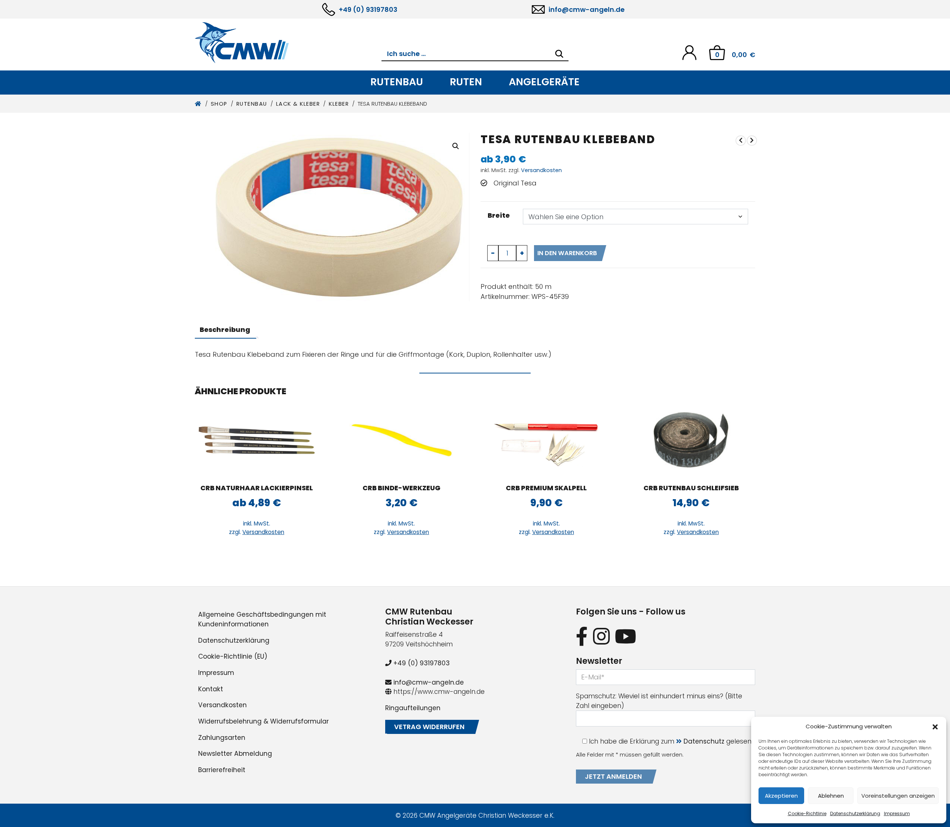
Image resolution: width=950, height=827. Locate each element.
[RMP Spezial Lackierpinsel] (752, 140)
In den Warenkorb (567, 253)
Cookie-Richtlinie (807, 813)
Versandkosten (541, 170)
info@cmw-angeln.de (586, 9)
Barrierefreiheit (221, 769)
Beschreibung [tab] (225, 329)
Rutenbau (396, 82)
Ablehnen (831, 796)
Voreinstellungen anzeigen (898, 796)
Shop (219, 104)
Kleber (339, 104)
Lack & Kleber (298, 104)
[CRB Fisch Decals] (741, 140)
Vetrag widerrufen (429, 726)
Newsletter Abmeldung (235, 753)
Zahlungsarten (221, 737)
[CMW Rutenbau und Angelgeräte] (288, 42)
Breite (499, 215)
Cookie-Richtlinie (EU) (232, 656)
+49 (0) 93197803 (368, 9)
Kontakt (210, 689)
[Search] (559, 53)
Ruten (466, 82)
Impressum (897, 813)
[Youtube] (625, 636)
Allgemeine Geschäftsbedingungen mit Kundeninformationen (262, 619)
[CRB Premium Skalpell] (546, 440)
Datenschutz (704, 741)
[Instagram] (601, 636)
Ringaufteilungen (412, 708)
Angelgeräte (544, 82)
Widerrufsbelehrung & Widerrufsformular (263, 721)
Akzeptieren (781, 796)
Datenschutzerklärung (855, 813)
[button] (935, 726)
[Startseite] (198, 104)
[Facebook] (582, 636)
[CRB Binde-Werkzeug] (401, 440)
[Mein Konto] (689, 52)
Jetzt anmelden (613, 776)
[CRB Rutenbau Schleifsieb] (691, 440)
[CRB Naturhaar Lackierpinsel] (256, 440)
